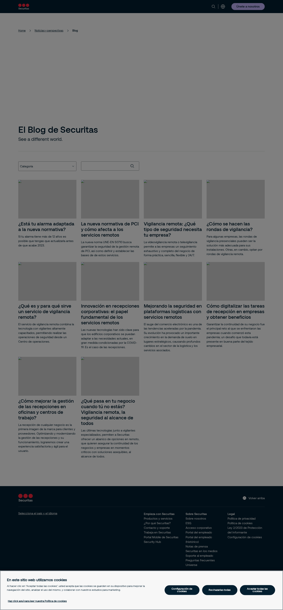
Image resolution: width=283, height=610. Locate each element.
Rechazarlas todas (220, 590)
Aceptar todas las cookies (257, 590)
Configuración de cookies (182, 590)
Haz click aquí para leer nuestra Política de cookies (37, 600)
